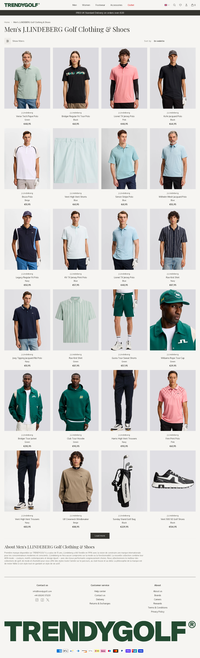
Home (7, 22)
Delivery (100, 599)
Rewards (157, 603)
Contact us (100, 595)
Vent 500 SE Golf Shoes (173, 519)
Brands (157, 595)
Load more (100, 536)
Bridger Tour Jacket (27, 438)
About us (157, 591)
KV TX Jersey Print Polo (75, 277)
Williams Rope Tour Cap (172, 358)
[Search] (174, 5)
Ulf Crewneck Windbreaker (76, 519)
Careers (157, 599)
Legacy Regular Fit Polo (27, 277)
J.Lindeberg (27, 113)
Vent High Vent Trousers (27, 519)
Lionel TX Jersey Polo (124, 116)
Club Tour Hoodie (75, 438)
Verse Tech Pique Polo (27, 116)
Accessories (116, 5)
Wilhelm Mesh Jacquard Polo (173, 196)
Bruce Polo (27, 196)
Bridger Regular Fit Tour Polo (76, 116)
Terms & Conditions (157, 607)
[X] (48, 600)
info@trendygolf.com (42, 591)
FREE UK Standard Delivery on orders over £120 (100, 12)
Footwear (100, 5)
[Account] (186, 5)
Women (86, 5)
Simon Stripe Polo (124, 196)
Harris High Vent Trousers (124, 438)
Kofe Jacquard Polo (173, 116)
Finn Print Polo (173, 438)
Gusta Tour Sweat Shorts (124, 358)
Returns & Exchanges (100, 603)
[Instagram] (37, 600)
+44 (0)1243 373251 (42, 595)
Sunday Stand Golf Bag (124, 519)
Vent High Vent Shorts (76, 196)
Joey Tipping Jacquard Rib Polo (27, 358)
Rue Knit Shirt (172, 277)
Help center (100, 591)
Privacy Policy (157, 611)
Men (74, 5)
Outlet (131, 5)
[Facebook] (42, 600)
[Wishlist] (180, 5)
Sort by (147, 41)
